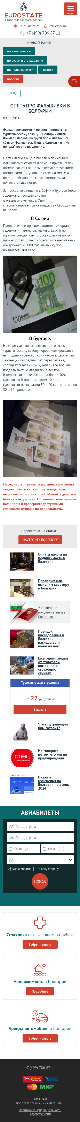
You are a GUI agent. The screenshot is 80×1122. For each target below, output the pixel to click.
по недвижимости (20, 70)
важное (47, 70)
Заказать (40, 709)
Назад (13, 93)
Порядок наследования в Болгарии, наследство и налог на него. (51, 638)
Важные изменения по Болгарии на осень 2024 (53, 783)
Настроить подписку (40, 540)
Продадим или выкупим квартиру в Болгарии (53, 584)
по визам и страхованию (25, 60)
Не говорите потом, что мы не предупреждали (52, 754)
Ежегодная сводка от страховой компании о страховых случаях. (53, 665)
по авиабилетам (19, 51)
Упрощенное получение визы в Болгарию (51, 612)
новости (13, 79)
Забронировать (40, 944)
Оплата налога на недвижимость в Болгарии (52, 558)
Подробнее (40, 991)
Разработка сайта (40, 1114)
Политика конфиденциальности (40, 1110)
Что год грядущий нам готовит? (53, 726)
